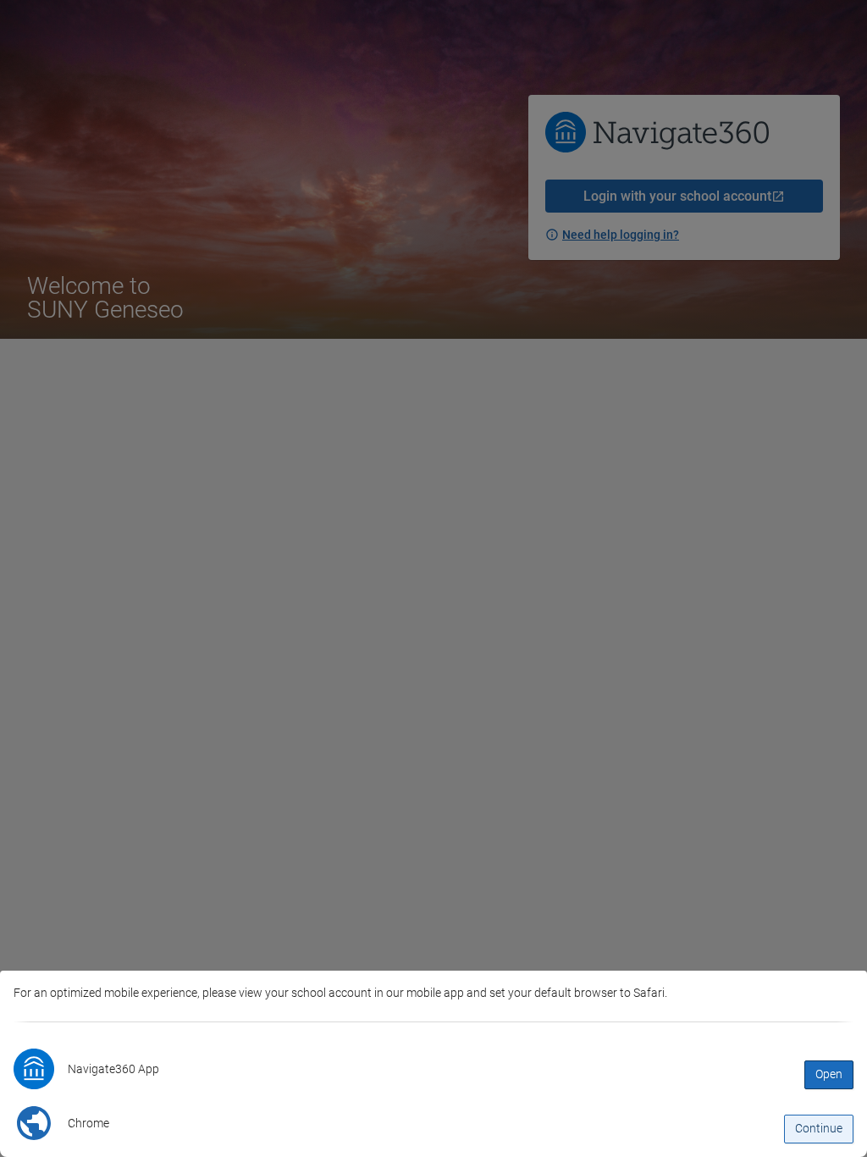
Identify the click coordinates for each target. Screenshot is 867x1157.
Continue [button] (818, 1128)
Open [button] (828, 1074)
